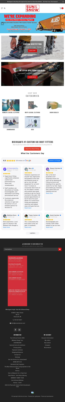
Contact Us (17, 354)
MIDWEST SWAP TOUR (17, 378)
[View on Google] (26, 169)
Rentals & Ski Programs (17, 364)
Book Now (32, 50)
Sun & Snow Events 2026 (17, 338)
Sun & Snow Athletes (17, 380)
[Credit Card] (32, 392)
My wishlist (47, 342)
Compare (47, 345)
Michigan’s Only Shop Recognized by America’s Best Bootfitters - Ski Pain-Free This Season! (32, 1)
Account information (48, 338)
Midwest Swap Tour (17, 340)
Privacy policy (17, 347)
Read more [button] (28, 208)
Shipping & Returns (17, 352)
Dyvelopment (50, 396)
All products (47, 347)
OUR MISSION (17, 342)
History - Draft (17, 382)
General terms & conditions (17, 345)
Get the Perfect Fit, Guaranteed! (17, 359)
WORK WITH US (17, 362)
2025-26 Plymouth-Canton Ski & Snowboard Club (17, 385)
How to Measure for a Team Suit (17, 373)
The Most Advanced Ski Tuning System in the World (17, 367)
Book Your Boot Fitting (32, 148)
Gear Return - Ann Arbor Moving (17, 375)
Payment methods (17, 350)
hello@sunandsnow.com (18, 323)
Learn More (32, 77)
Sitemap (17, 357)
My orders (47, 340)
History (17, 370)
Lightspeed (37, 396)
